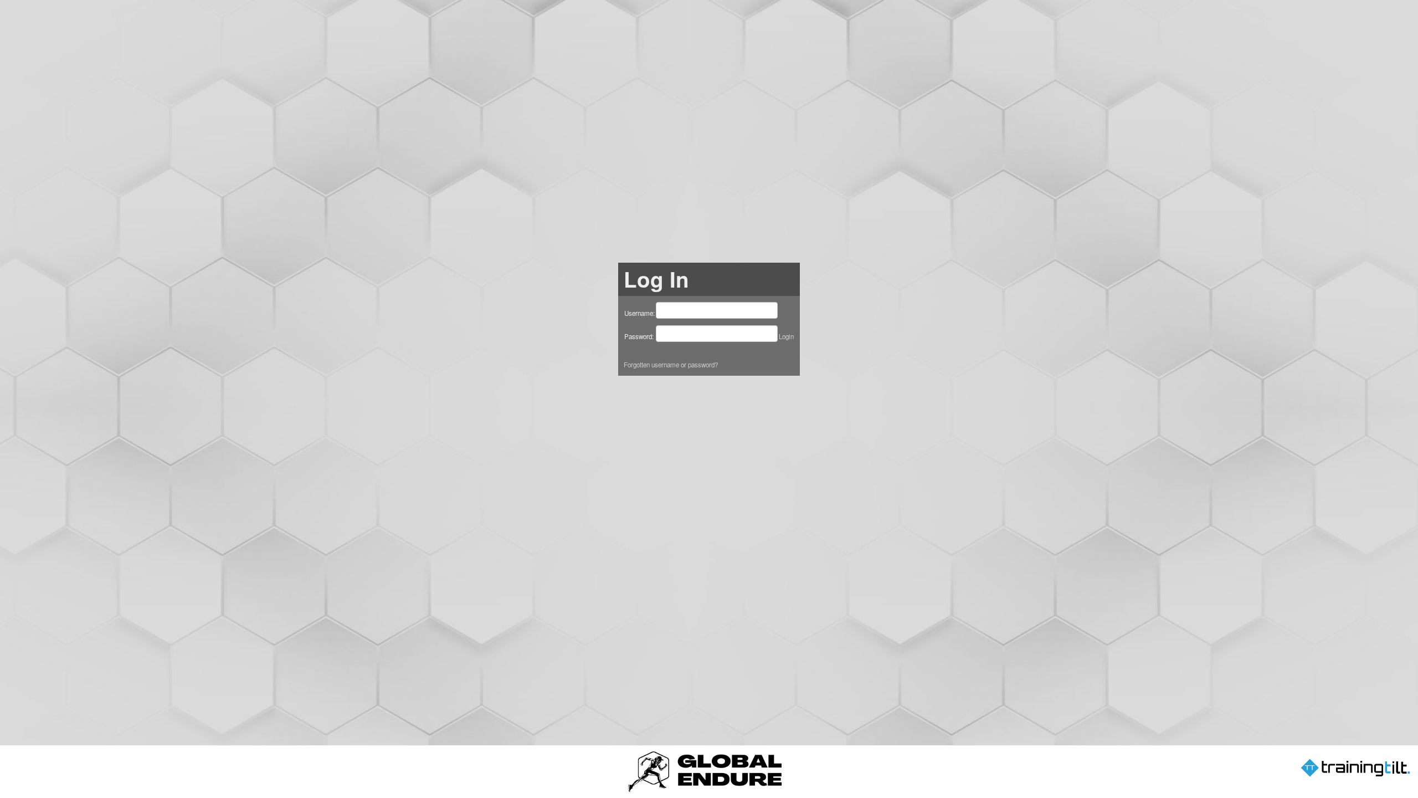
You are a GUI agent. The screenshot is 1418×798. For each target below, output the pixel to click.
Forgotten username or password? (671, 364)
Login (786, 336)
